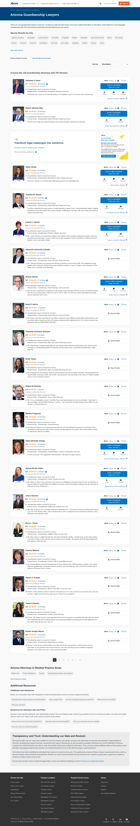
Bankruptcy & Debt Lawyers (80, 782)
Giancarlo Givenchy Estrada (37, 250)
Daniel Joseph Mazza (34, 631)
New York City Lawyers (48, 782)
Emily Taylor (30, 359)
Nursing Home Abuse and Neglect (60, 673)
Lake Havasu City (97, 38)
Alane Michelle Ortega (35, 441)
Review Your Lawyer (17, 786)
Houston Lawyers (46, 793)
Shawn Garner (31, 277)
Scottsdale (43, 43)
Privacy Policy (26, 818)
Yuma (102, 43)
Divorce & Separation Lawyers (80, 804)
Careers (103, 786)
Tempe (84, 43)
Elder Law (15, 673)
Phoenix (23, 43)
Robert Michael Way (34, 108)
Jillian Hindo (30, 167)
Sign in (125, 3)
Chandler (55, 38)
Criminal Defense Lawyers (79, 789)
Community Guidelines (51, 818)
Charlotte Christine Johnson (37, 332)
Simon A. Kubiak (32, 578)
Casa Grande (43, 38)
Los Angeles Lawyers (48, 786)
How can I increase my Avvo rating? (86, 721)
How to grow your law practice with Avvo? (27, 721)
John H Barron (31, 496)
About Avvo (104, 782)
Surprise (75, 43)
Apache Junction (18, 38)
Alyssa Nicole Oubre (34, 468)
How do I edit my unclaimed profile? (25, 727)
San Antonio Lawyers (47, 808)
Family (41, 673)
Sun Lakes (65, 43)
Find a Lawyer (15, 782)
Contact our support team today (92, 761)
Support (103, 789)
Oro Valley (119, 38)
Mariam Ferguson (33, 413)
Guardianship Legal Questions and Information (29, 699)
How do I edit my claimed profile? (58, 721)
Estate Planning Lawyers (79, 797)
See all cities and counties (41, 58)
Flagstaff (65, 38)
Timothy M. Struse (33, 195)
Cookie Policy (37, 818)
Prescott (33, 43)
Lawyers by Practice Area (49, 3)
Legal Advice (15, 789)
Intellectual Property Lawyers (80, 808)
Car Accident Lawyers (78, 801)
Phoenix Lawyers (46, 804)
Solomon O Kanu (32, 80)
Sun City (54, 43)
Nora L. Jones (31, 523)
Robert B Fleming (33, 386)
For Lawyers (15, 801)
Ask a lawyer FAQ (55, 699)
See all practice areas (18, 679)
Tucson (93, 43)
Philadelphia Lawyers (48, 801)
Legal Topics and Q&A (69, 3)
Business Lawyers (77, 786)
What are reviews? (18, 705)
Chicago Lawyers (46, 789)
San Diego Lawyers (47, 812)
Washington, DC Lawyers (49, 797)
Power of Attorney (29, 673)
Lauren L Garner (32, 222)
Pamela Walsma (32, 550)
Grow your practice (110, 3)
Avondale (31, 38)
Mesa (110, 38)
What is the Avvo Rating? (106, 699)
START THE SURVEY (108, 156)
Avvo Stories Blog (16, 797)
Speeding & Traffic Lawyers (80, 812)
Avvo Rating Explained (108, 793)
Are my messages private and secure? (80, 699)
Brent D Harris (31, 304)
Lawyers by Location (29, 3)
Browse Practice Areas (18, 793)
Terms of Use (15, 818)
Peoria (14, 43)
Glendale (84, 38)
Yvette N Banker (32, 603)
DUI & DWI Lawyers (77, 793)
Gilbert (74, 38)
